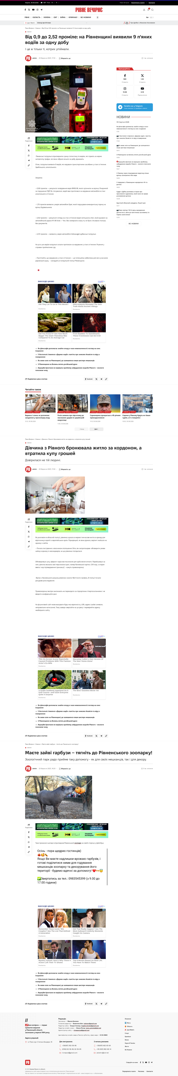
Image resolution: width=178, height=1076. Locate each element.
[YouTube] (33, 9)
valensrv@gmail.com (90, 1023)
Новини (29, 31)
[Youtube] (142, 91)
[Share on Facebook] (28, 145)
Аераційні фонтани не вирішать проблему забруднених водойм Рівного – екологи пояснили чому (134, 164)
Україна (61, 411)
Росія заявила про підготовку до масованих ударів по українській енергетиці (71, 418)
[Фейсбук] (25, 9)
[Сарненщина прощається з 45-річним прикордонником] (105, 403)
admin (34, 58)
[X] (29, 9)
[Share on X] (28, 150)
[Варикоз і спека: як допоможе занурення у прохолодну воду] (40, 403)
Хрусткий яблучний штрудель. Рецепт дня (131, 203)
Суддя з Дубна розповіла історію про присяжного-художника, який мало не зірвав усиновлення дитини (132, 194)
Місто (133, 411)
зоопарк (77, 843)
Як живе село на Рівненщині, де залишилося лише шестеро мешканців (66, 360)
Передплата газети (138, 2)
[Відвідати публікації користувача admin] (28, 58)
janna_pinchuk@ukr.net (93, 1028)
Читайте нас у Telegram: (133, 106)
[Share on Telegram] (28, 160)
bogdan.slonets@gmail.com (90, 1026)
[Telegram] (41, 9)
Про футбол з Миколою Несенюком (142, 23)
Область (107, 411)
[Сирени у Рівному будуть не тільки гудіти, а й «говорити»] (137, 403)
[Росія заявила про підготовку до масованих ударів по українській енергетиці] (73, 403)
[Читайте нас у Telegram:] (120, 107)
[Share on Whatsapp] (28, 155)
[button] (144, 10)
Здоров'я (29, 411)
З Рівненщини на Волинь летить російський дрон (57, 364)
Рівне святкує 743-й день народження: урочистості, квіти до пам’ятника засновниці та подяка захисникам (133, 212)
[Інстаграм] (37, 9)
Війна (68, 411)
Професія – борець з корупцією (48, 23)
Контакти (152, 2)
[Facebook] (125, 78)
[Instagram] (125, 91)
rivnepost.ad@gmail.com (81, 1030)
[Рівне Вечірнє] (27, 1062)
